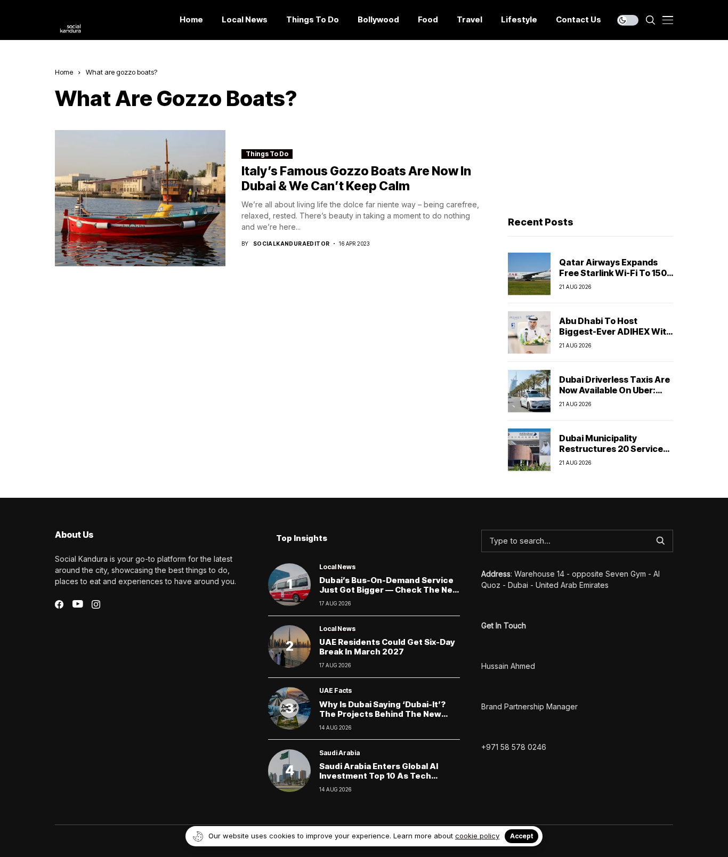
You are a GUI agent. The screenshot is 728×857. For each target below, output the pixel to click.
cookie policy (477, 835)
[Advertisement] (590, 133)
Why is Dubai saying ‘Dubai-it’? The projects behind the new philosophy (382, 714)
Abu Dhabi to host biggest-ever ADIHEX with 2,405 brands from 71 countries (615, 336)
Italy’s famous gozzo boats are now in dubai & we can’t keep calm (356, 178)
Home (64, 72)
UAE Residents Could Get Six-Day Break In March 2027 (387, 647)
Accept (521, 836)
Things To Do (267, 154)
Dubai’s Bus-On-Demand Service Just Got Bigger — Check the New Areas (389, 589)
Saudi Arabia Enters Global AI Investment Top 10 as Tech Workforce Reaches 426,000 (380, 775)
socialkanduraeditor (291, 243)
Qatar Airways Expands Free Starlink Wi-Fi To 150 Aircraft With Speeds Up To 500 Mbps (613, 277)
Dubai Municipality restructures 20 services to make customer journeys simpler (613, 453)
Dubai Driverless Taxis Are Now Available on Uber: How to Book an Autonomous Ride (614, 395)
